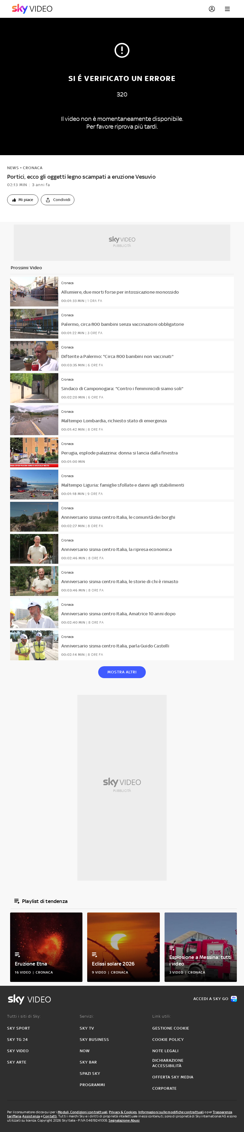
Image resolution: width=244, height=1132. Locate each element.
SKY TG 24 (17, 1039)
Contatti (50, 1116)
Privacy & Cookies (123, 1112)
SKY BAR (88, 1062)
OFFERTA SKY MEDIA (172, 1077)
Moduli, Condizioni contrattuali (82, 1112)
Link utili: (161, 1016)
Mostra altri (122, 672)
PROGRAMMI (92, 1085)
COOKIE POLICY (168, 1039)
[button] (22, 199)
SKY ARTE (16, 1062)
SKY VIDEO (18, 1051)
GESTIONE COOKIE (170, 1028)
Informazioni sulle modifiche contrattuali (171, 1112)
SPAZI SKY (90, 1073)
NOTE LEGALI (165, 1051)
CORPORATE (164, 1088)
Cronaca (33, 168)
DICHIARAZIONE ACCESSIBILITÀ (168, 1063)
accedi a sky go (211, 998)
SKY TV (87, 1028)
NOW (85, 1051)
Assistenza (31, 1116)
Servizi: (87, 1016)
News (13, 168)
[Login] (211, 9)
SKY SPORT (18, 1028)
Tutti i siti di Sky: (24, 1016)
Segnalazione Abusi (124, 1120)
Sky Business (94, 1039)
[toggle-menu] (227, 9)
